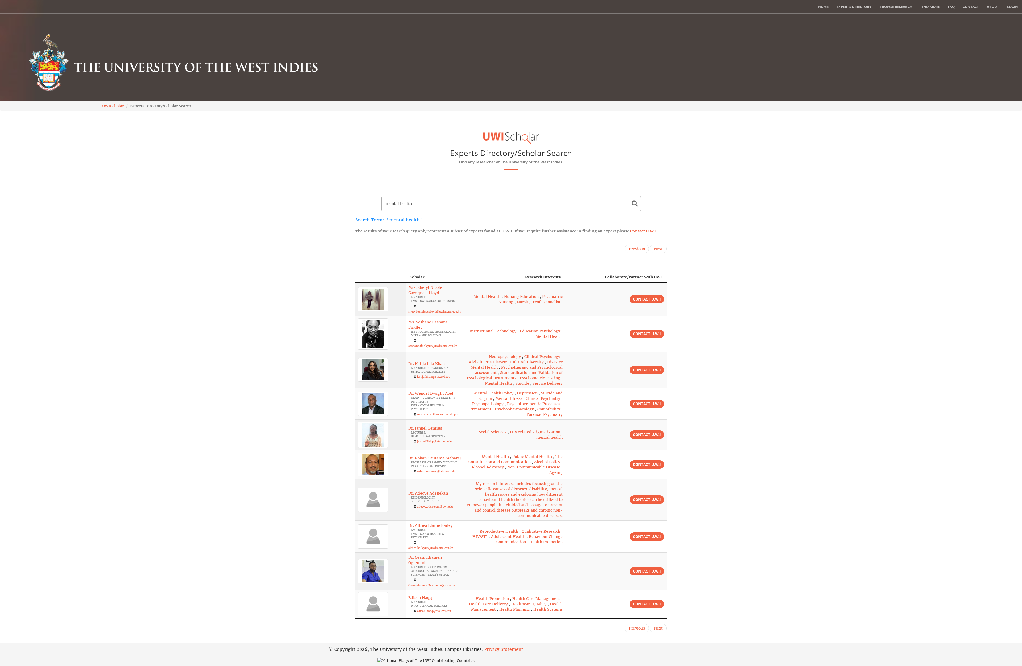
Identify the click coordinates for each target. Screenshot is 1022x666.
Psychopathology (488, 403)
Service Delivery (548, 383)
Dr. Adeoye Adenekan (428, 493)
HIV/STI (480, 536)
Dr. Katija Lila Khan (426, 363)
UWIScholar (113, 106)
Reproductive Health (499, 531)
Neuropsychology (505, 356)
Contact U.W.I (643, 231)
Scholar (417, 277)
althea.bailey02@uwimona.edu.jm (430, 548)
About (993, 6)
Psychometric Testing (540, 378)
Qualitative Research (541, 531)
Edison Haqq (420, 597)
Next (658, 248)
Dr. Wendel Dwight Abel (430, 393)
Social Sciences (492, 432)
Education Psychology (540, 331)
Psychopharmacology (514, 409)
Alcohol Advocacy (488, 467)
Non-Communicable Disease (533, 467)
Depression (527, 393)
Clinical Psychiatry (543, 398)
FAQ (951, 6)
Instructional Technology (492, 331)
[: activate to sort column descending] (380, 277)
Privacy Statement (503, 649)
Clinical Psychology (542, 356)
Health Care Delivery (488, 604)
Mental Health (487, 296)
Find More (930, 6)
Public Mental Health (532, 456)
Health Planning (514, 609)
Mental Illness (508, 398)
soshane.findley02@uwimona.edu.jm (432, 346)
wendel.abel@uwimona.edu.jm (437, 414)
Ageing (556, 472)
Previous (637, 248)
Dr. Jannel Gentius (425, 428)
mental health (549, 437)
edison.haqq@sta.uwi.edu (434, 611)
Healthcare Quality (528, 604)
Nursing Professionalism (540, 301)
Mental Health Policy (493, 393)
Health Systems (548, 609)
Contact (971, 6)
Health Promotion (546, 542)
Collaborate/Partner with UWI (633, 277)
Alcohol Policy (547, 461)
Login (1012, 6)
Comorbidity (548, 409)
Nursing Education (521, 296)
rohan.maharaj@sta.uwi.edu (436, 471)
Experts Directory (853, 6)
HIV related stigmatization (535, 432)
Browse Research (895, 6)
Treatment (481, 409)
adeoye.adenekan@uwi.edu (435, 506)
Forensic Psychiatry (544, 414)
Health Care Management (536, 598)
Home (823, 6)
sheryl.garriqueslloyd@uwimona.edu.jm (434, 311)
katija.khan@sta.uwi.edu (433, 377)
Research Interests (543, 277)
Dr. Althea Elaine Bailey (430, 525)
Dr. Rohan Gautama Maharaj (434, 458)
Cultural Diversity (527, 362)
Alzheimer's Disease (488, 362)
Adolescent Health (508, 536)
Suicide (522, 383)
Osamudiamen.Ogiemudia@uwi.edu (431, 585)
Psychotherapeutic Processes (533, 403)
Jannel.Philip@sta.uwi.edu (434, 441)
